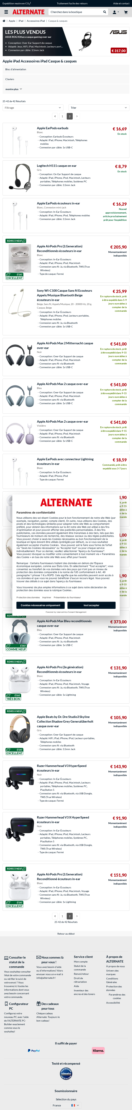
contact (125, 3)
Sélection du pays (66, 1099)
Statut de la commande (80, 967)
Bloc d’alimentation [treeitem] (15, 69)
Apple (12, 20)
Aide (115, 3)
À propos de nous (115, 966)
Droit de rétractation (80, 980)
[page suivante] (77, 116)
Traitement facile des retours (72, 3)
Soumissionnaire (66, 1091)
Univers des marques (112, 972)
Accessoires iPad (36, 20)
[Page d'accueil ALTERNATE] (28, 11)
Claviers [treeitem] (9, 79)
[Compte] (115, 11)
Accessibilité (113, 1002)
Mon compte (80, 961)
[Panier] (125, 11)
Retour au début (66, 933)
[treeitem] (66, 89)
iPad (21, 20)
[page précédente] (55, 116)
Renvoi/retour (81, 973)
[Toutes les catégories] (6, 12)
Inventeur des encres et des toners (84, 992)
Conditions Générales (112, 980)
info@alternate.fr (45, 977)
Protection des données (114, 988)
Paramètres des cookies (117, 996)
